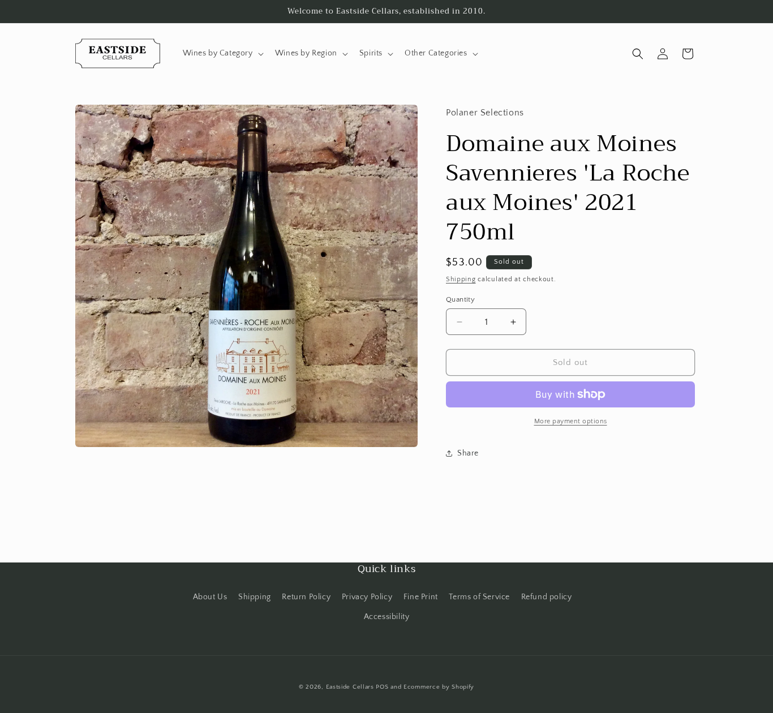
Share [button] (468, 453)
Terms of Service (479, 597)
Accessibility (387, 616)
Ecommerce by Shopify (438, 687)
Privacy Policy (367, 597)
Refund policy (546, 597)
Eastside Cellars (350, 687)
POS (382, 687)
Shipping (461, 279)
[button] (222, 53)
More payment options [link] (570, 421)
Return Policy (306, 597)
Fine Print (420, 597)
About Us (210, 597)
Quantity (460, 299)
